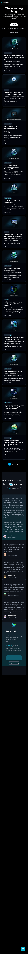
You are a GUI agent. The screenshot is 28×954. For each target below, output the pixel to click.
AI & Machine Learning (10, 28)
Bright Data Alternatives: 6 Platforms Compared (13, 372)
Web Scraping (14, 32)
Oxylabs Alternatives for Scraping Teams (12, 269)
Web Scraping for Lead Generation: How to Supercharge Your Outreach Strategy (13, 129)
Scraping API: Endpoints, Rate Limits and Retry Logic (14, 338)
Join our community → (13, 657)
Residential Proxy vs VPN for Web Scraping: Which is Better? (13, 303)
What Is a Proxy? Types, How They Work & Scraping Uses (13, 235)
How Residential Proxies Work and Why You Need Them (13, 93)
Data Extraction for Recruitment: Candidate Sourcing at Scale (12, 167)
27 (18, 464)
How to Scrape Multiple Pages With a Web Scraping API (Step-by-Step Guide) (14, 406)
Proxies (22, 28)
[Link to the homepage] (5, 2)
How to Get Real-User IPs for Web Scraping (13, 201)
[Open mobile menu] (24, 2)
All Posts (14, 24)
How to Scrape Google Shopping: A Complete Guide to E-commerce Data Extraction (13, 443)
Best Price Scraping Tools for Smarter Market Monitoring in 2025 (14, 57)
